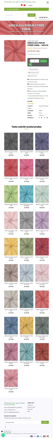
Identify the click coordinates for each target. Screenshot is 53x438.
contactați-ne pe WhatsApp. (33, 93)
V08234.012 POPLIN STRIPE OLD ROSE (11, 231)
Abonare (45, 422)
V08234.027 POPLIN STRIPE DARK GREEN (42, 336)
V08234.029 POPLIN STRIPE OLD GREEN (26, 362)
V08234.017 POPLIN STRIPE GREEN (26, 257)
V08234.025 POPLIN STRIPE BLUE (11, 336)
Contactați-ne (30, 405)
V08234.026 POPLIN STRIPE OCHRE (26, 336)
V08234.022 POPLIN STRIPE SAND (11, 310)
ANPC (28, 411)
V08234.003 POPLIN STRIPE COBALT (42, 152)
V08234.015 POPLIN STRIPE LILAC (42, 231)
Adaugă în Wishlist (33, 69)
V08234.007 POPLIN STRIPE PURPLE (42, 178)
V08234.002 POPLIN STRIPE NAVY (26, 152)
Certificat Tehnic (33, 76)
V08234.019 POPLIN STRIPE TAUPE (11, 284)
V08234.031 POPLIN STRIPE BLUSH (11, 389)
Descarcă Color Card (34, 73)
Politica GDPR (30, 409)
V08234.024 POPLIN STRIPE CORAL (42, 310)
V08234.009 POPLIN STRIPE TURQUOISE (26, 205)
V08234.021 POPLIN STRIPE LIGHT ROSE (42, 284)
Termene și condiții (31, 407)
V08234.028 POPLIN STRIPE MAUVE (11, 362)
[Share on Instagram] (44, 118)
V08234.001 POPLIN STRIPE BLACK (11, 152)
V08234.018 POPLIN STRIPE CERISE (42, 257)
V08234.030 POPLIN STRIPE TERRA (42, 362)
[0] (21, 5)
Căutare (32, 15)
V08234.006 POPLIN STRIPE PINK (26, 178)
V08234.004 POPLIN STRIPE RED (11, 178)
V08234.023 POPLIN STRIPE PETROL (26, 310)
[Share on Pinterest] (47, 118)
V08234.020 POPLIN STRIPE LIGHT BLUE (26, 284)
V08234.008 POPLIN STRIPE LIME (11, 205)
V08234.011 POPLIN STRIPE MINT (42, 205)
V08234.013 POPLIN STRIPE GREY (26, 231)
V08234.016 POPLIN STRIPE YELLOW (11, 257)
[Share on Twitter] (41, 118)
